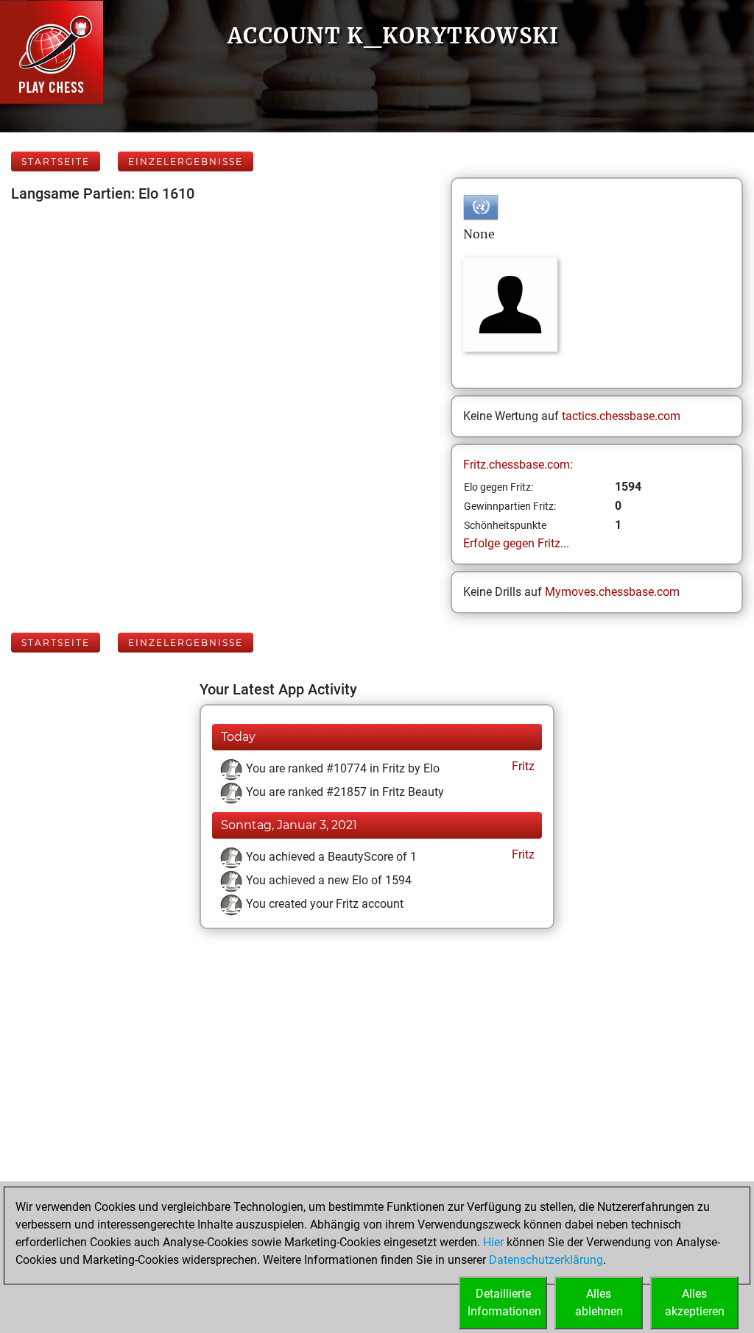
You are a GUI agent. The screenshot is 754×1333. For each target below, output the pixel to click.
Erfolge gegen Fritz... (516, 543)
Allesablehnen (599, 1302)
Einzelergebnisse (185, 161)
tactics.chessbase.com (621, 416)
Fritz (522, 766)
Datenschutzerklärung (546, 1260)
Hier (493, 1242)
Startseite (55, 161)
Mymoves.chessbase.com (612, 592)
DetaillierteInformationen (504, 1302)
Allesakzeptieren (695, 1302)
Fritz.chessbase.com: (518, 465)
